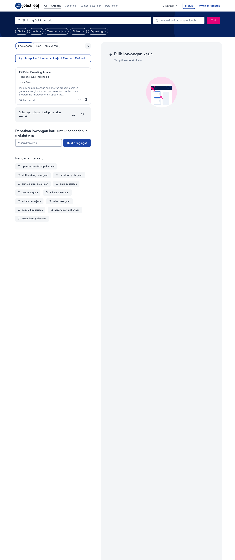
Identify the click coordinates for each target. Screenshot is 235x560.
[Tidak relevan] (82, 114)
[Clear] (147, 20)
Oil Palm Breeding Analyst (35, 72)
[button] (170, 6)
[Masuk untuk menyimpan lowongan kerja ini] (86, 99)
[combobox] (83, 20)
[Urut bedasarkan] (88, 46)
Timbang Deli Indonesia (34, 76)
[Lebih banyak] (79, 99)
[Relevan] (74, 114)
